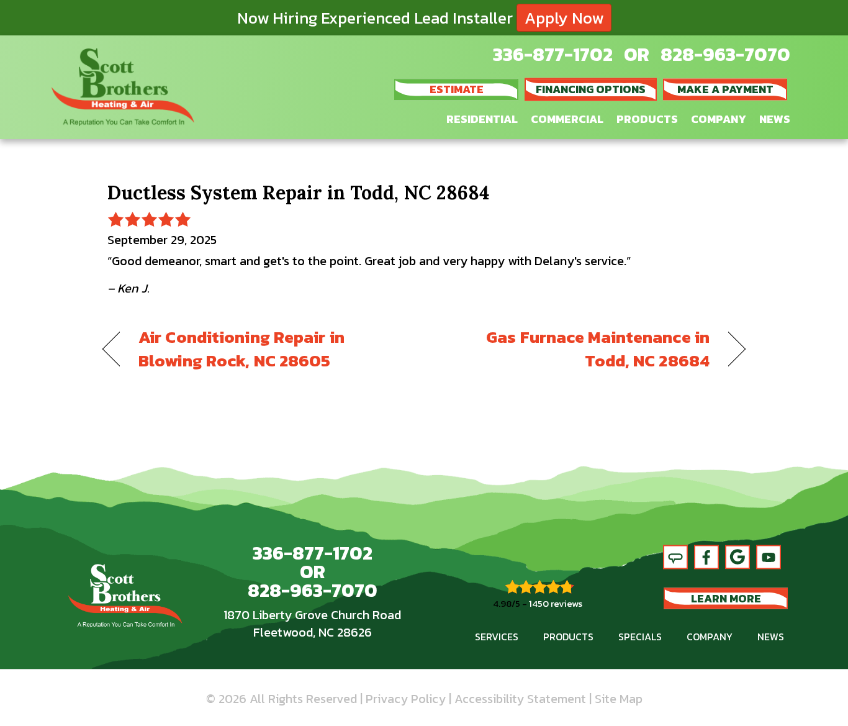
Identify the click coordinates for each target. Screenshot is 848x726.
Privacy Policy (406, 698)
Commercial (567, 119)
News (774, 119)
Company (718, 119)
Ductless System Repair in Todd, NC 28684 (298, 192)
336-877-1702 (553, 54)
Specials (640, 637)
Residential (482, 119)
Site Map (619, 698)
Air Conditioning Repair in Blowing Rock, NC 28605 (241, 349)
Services (496, 637)
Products (647, 119)
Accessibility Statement (520, 698)
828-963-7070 (725, 54)
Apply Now (564, 18)
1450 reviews (555, 603)
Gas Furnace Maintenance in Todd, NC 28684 (576, 349)
